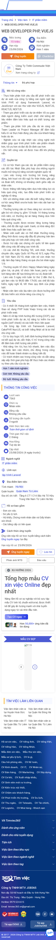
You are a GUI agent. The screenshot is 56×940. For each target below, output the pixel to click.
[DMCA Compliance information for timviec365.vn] (23, 914)
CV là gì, (28, 757)
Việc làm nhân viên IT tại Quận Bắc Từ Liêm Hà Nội (15, 724)
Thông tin (8, 82)
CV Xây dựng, (44, 772)
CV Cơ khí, (7, 777)
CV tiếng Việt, (44, 741)
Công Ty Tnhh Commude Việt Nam (33, 67)
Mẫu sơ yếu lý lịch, (11, 757)
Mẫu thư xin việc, (32, 752)
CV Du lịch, (37, 797)
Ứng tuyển (20, 56)
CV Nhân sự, (36, 767)
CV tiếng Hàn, (9, 746)
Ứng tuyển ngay (10, 539)
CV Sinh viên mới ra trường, (16, 782)
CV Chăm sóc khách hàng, (15, 792)
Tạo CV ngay (14, 616)
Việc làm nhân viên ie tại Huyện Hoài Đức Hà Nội (15, 712)
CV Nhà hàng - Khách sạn (31, 808)
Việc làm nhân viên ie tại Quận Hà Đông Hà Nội (39, 712)
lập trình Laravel (11, 474)
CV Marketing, (26, 772)
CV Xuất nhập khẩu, (26, 777)
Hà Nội (19, 486)
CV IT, (24, 767)
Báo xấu (41, 560)
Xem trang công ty (26, 72)
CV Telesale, (25, 803)
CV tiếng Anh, (27, 741)
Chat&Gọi (48, 56)
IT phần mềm (9, 463)
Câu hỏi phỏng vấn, (12, 762)
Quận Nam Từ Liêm (27, 491)
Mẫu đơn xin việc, (11, 752)
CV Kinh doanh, (9, 767)
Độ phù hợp (28, 82)
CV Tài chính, (42, 803)
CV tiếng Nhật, (27, 746)
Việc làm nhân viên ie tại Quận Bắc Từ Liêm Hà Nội (40, 724)
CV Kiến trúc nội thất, (13, 787)
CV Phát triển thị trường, (15, 797)
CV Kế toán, (31, 762)
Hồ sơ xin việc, (9, 741)
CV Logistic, (7, 808)
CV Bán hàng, (8, 772)
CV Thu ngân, (8, 803)
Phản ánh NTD (14, 560)
